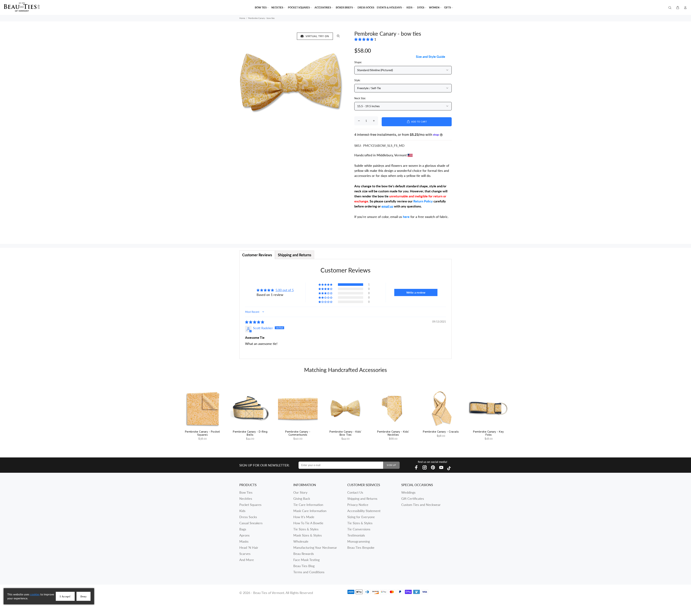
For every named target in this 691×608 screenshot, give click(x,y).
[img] (254, 322)
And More (246, 560)
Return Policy (423, 201)
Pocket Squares (250, 505)
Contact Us (355, 492)
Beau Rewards (303, 554)
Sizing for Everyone (361, 517)
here (406, 217)
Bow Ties (245, 492)
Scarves (244, 554)
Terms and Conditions (308, 572)
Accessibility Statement (363, 511)
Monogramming (358, 541)
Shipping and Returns (362, 498)
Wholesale (300, 541)
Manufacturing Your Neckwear (315, 547)
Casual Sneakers (251, 523)
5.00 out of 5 (285, 290)
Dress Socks (248, 517)
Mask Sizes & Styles (307, 535)
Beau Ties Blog (304, 566)
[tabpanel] (345, 309)
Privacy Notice (357, 505)
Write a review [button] (415, 292)
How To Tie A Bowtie (308, 523)
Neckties (245, 498)
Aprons (244, 535)
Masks (244, 541)
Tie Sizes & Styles (306, 529)
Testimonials (356, 535)
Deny (83, 596)
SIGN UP (391, 465)
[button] (364, 39)
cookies (35, 594)
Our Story (300, 492)
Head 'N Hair (248, 547)
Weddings (408, 492)
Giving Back (301, 498)
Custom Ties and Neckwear (421, 505)
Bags (242, 529)
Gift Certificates (412, 498)
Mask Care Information (309, 511)
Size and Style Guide (430, 57)
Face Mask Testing (306, 560)
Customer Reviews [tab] (257, 255)
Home (242, 18)
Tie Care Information (308, 505)
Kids (242, 511)
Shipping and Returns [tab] (294, 255)
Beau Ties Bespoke (360, 547)
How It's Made (303, 517)
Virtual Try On (316, 36)
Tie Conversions (358, 529)
